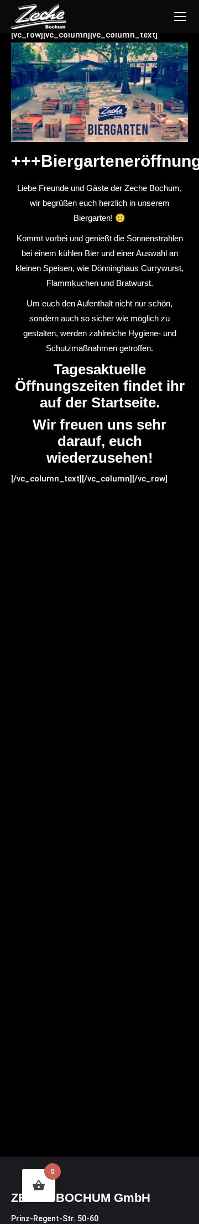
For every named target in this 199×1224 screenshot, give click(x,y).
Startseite (123, 402)
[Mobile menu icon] (180, 16)
